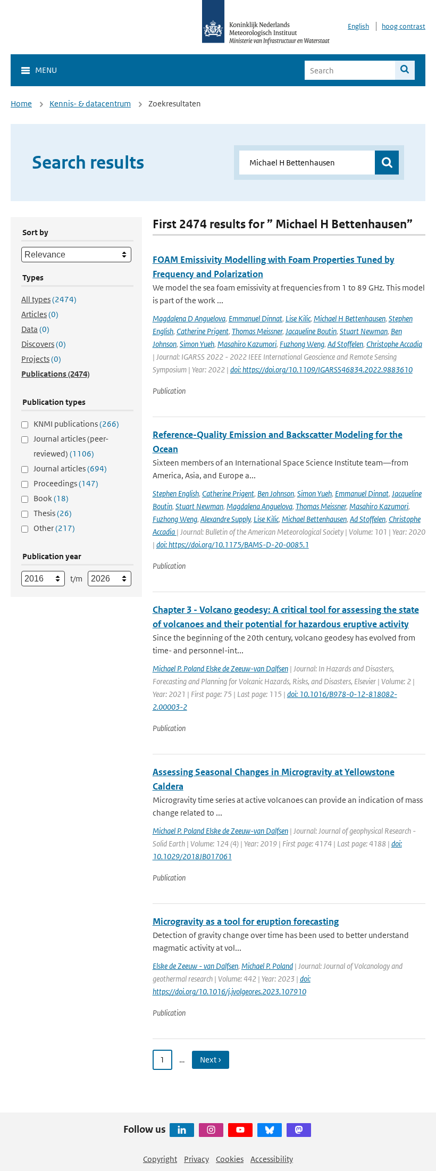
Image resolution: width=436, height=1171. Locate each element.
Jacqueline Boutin (311, 331)
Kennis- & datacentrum (90, 103)
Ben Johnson (275, 493)
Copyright (160, 1159)
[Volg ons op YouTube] (240, 1130)
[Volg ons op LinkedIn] (181, 1130)
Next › (210, 1059)
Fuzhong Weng (302, 344)
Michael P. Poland (267, 966)
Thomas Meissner (257, 331)
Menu (46, 70)
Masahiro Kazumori (246, 344)
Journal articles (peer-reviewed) (70, 446)
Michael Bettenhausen (314, 519)
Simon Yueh (197, 344)
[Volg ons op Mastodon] (298, 1130)
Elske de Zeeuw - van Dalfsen (195, 966)
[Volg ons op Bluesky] (269, 1130)
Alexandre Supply (225, 519)
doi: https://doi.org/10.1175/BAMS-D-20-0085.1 (232, 544)
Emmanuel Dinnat (255, 318)
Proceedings (65, 483)
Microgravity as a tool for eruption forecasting (246, 921)
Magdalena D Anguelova (189, 318)
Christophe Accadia (394, 344)
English (358, 26)
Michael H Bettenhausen (349, 318)
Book (51, 498)
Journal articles (70, 468)
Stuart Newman (364, 331)
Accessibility (271, 1159)
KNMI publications (76, 424)
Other (54, 528)
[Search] (405, 70)
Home (21, 103)
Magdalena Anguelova (259, 506)
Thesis (52, 513)
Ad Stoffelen (345, 344)
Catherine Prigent (203, 331)
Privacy (196, 1159)
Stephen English (176, 493)
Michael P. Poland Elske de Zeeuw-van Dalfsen (220, 668)
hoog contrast (403, 26)
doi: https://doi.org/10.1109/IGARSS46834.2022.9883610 (321, 369)
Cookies (230, 1159)
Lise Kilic (298, 318)
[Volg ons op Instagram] (211, 1130)
